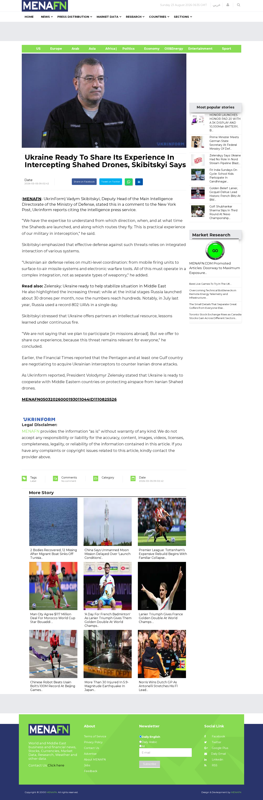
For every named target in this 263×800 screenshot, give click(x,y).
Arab (75, 48)
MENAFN (32, 198)
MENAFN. (52, 792)
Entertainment (194, 48)
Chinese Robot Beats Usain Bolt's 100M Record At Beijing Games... (52, 686)
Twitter (216, 742)
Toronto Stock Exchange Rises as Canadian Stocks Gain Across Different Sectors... (216, 316)
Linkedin (217, 759)
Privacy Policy (93, 742)
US (33, 48)
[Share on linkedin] (139, 181)
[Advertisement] (133, 31)
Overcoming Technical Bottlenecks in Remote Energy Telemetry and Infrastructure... (212, 294)
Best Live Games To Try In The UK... (210, 283)
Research (134, 16)
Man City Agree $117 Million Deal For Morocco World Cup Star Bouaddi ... (52, 618)
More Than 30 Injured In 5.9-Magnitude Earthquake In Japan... (107, 686)
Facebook (218, 736)
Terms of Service (95, 736)
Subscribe (149, 764)
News (45, 16)
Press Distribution (73, 16)
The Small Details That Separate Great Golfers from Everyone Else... (213, 306)
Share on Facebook (84, 181)
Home (29, 16)
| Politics (127, 48)
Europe (56, 48)
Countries (157, 16)
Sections (181, 16)
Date (28, 180)
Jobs (87, 765)
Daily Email (218, 754)
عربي (217, 5)
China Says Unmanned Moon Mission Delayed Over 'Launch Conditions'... (108, 554)
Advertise (90, 754)
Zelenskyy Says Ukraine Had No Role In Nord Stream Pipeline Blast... (225, 159)
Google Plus (219, 748)
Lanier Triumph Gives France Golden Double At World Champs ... (161, 618)
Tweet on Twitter (110, 181)
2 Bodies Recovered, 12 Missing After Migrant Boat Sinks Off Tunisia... (53, 554)
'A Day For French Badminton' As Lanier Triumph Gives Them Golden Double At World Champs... (108, 620)
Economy (151, 48)
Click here (56, 765)
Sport (224, 48)
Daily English (151, 737)
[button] (227, 5)
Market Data (107, 16)
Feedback (90, 771)
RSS (214, 765)
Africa (110, 48)
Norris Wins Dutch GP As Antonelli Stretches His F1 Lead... (158, 686)
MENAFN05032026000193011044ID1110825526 (69, 399)
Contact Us (91, 748)
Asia (92, 48)
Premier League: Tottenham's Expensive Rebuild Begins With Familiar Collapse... (163, 554)
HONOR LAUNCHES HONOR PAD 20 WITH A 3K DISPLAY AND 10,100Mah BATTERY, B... (225, 122)
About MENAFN (95, 759)
